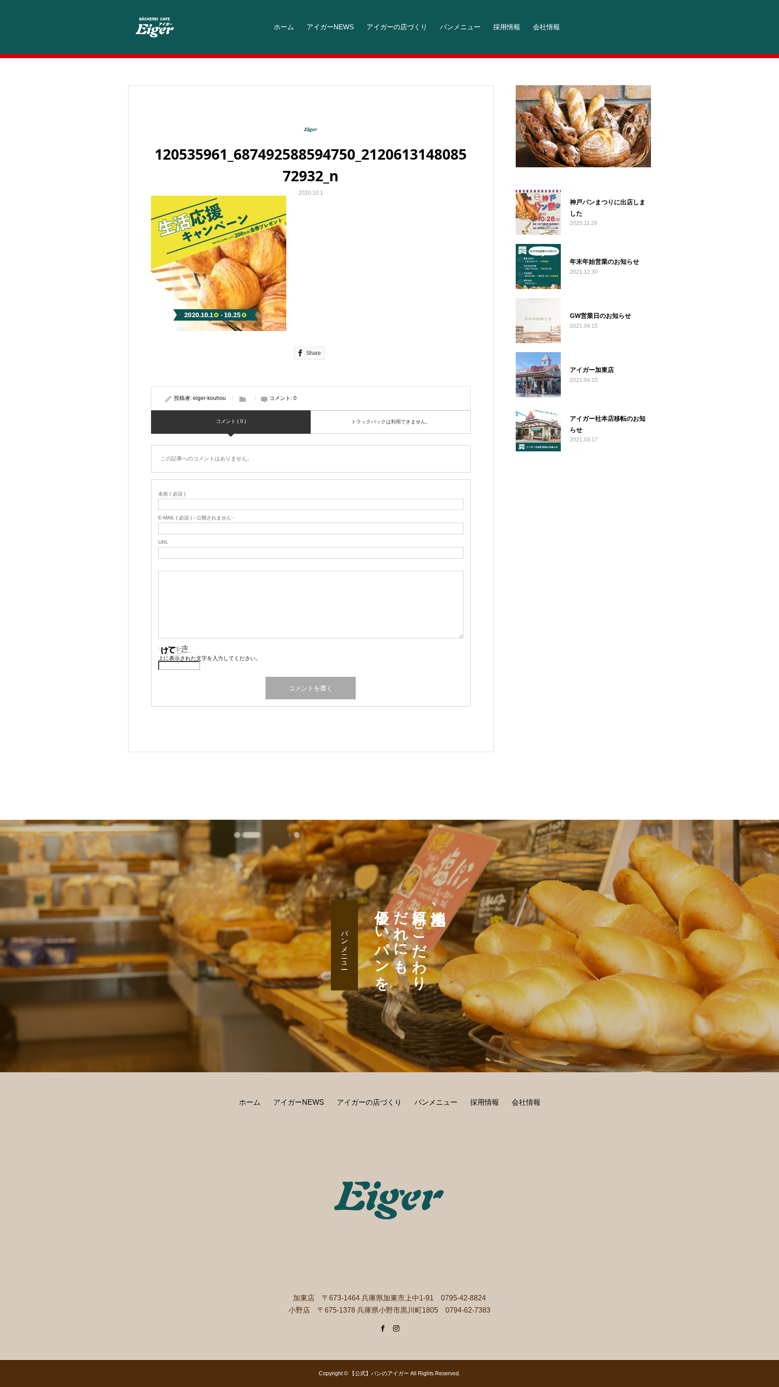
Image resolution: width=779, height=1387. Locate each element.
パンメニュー (460, 27)
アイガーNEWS (330, 27)
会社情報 (546, 27)
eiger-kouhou (209, 398)
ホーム (284, 27)
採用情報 (506, 27)
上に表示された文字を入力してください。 (209, 658)
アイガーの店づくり (397, 27)
